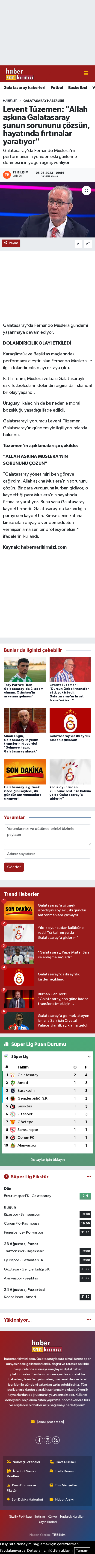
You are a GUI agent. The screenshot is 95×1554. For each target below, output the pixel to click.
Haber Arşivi (64, 1499)
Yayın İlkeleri (48, 1522)
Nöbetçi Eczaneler (26, 1462)
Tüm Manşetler (66, 1485)
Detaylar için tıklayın (47, 1160)
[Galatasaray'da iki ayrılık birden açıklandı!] (70, 721)
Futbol (57, 88)
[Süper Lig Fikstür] (89, 1177)
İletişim (40, 1516)
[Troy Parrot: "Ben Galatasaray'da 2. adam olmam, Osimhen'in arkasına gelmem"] (25, 669)
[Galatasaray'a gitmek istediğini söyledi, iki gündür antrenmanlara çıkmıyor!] (25, 772)
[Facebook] (39, 1440)
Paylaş (13, 243)
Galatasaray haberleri (24, 88)
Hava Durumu (66, 1462)
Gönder (14, 867)
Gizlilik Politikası (20, 1516)
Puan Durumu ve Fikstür (21, 1488)
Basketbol (77, 88)
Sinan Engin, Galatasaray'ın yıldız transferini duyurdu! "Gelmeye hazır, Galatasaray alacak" (21, 744)
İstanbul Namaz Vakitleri (21, 1473)
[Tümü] (89, 1320)
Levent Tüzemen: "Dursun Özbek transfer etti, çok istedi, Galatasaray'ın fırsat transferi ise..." (69, 692)
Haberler (10, 100)
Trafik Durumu (65, 1471)
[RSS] (56, 1440)
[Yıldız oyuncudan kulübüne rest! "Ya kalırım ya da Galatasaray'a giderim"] (70, 772)
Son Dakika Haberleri (27, 1499)
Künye (52, 1516)
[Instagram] (47, 1440)
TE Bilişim (58, 1534)
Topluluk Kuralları (71, 1516)
